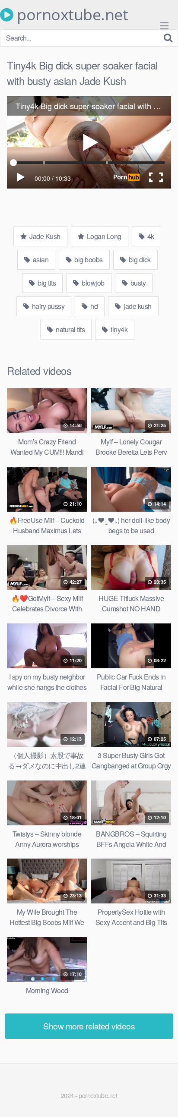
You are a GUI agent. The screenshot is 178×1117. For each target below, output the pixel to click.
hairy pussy (47, 306)
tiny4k (118, 329)
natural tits (69, 329)
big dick (139, 259)
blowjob (92, 283)
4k (150, 236)
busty (137, 283)
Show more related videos (89, 1026)
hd (93, 306)
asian (39, 259)
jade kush (137, 306)
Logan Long (103, 236)
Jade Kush (44, 236)
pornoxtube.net (70, 14)
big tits (46, 283)
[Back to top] (163, 1098)
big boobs (88, 259)
